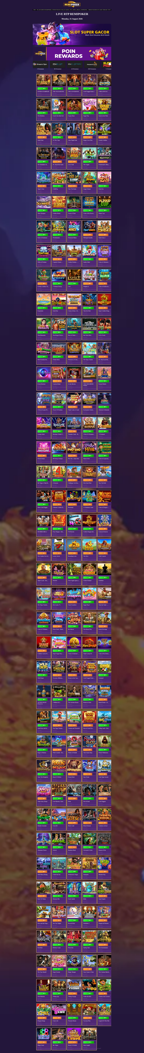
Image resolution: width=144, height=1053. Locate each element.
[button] (109, 64)
